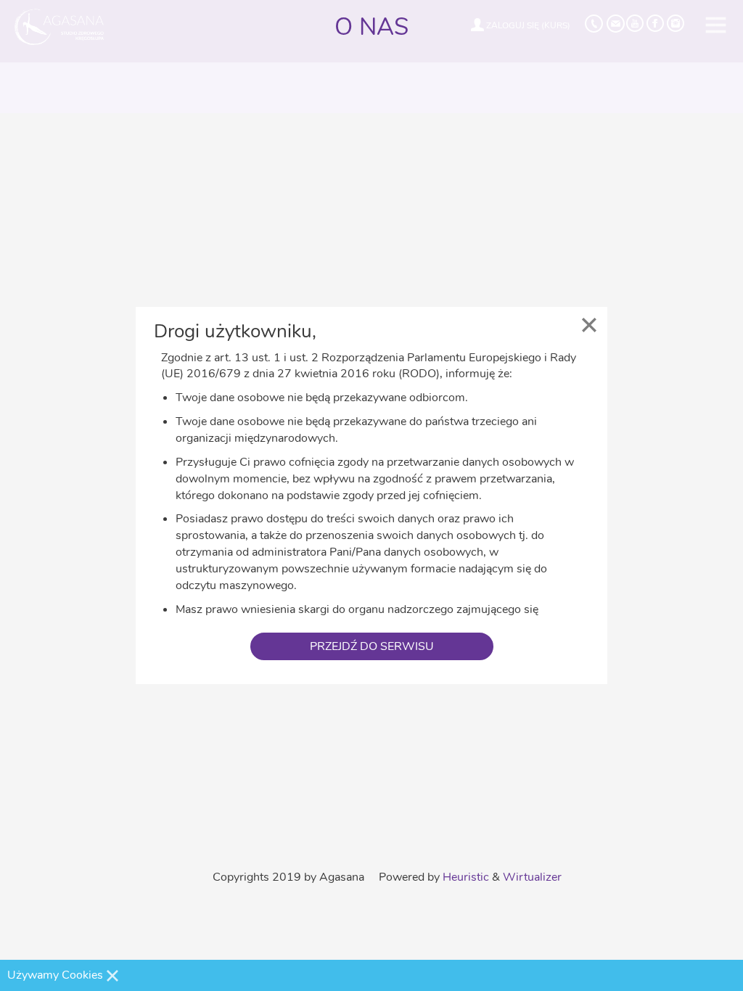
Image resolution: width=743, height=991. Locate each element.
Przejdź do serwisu (372, 646)
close (589, 325)
